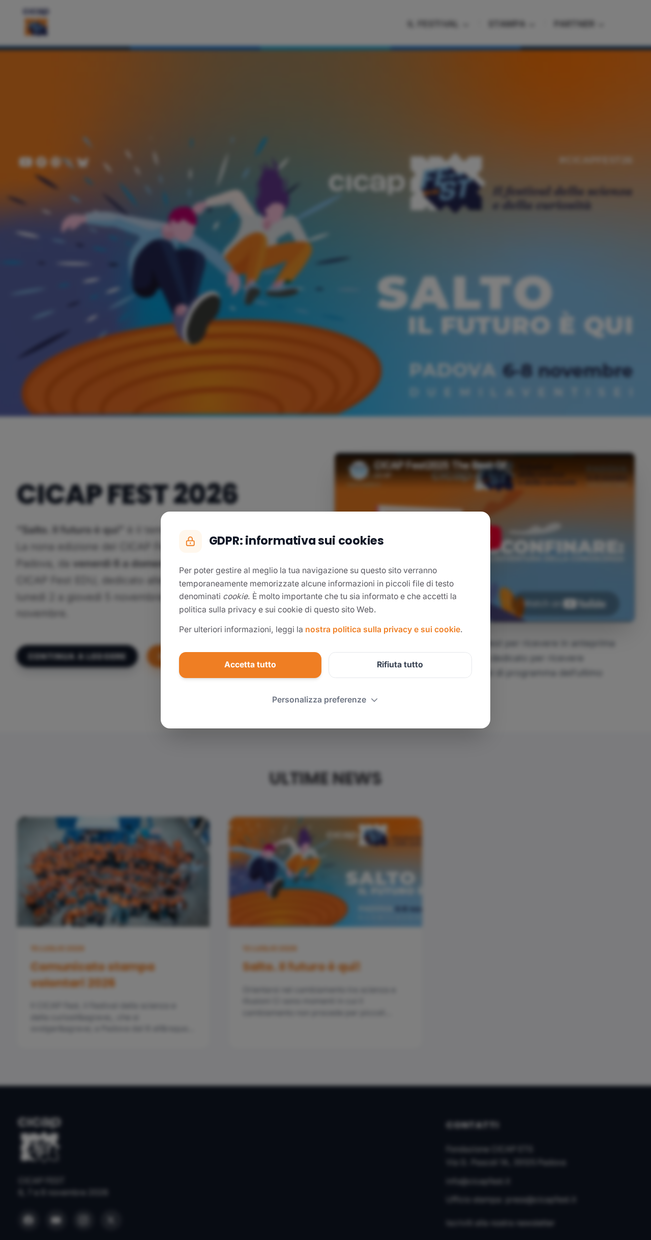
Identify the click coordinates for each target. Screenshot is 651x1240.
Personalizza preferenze (319, 699)
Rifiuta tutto (400, 664)
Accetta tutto (250, 664)
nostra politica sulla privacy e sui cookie (382, 629)
